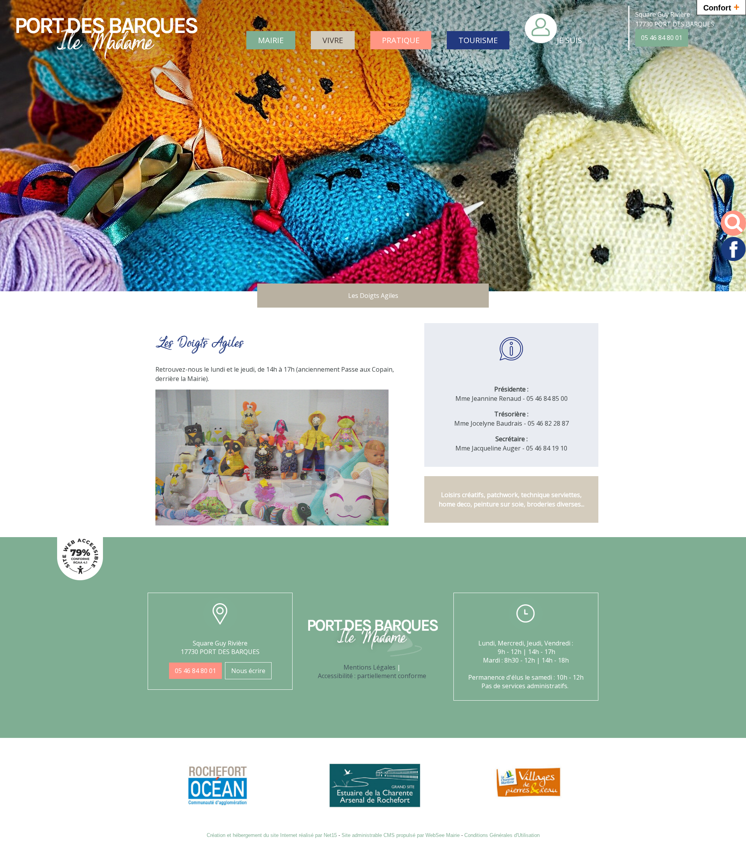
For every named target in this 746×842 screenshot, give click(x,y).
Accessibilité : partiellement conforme (372, 676)
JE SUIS (569, 40)
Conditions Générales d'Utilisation (502, 835)
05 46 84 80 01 (661, 37)
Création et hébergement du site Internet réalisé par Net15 (272, 835)
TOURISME (478, 40)
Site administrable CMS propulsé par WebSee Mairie (401, 835)
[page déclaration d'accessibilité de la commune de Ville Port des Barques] (80, 578)
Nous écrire (248, 670)
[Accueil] (106, 44)
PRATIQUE (401, 40)
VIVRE (332, 40)
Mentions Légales (369, 667)
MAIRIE (271, 40)
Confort (721, 7)
